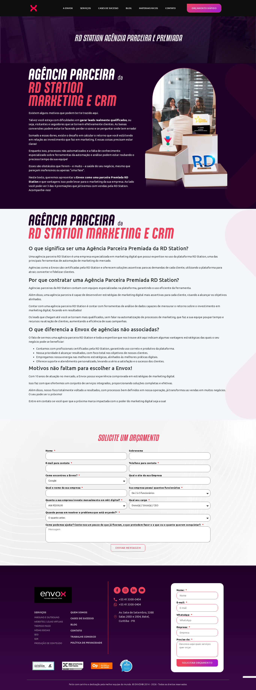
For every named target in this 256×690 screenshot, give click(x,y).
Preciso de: (184, 639)
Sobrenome (136, 450)
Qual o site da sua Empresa (145, 475)
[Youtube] (141, 590)
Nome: (181, 590)
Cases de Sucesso (108, 8)
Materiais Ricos (148, 8)
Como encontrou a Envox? (62, 475)
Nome (49, 450)
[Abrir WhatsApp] (246, 680)
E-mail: (181, 602)
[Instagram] (125, 590)
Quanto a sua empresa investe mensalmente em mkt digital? (83, 500)
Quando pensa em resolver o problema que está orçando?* (82, 512)
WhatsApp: (183, 614)
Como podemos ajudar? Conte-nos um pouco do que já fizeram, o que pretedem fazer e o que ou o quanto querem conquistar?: (124, 524)
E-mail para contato (58, 463)
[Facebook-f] (117, 590)
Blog (129, 8)
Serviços (85, 8)
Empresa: (182, 627)
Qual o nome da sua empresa (63, 487)
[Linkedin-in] (133, 590)
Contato (170, 8)
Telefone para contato (143, 463)
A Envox (68, 8)
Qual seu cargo (138, 500)
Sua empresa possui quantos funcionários (155, 487)
